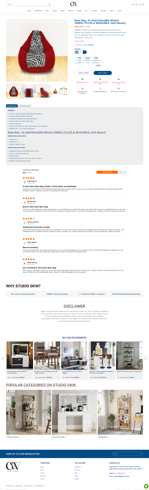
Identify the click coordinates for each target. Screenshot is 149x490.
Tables (42, 473)
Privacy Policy (10, 485)
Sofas (42, 470)
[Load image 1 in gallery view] (13, 91)
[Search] (50, 4)
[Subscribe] (141, 454)
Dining (77, 479)
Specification (24, 106)
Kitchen (77, 470)
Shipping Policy (29, 485)
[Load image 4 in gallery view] (60, 91)
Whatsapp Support (82, 82)
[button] (141, 4)
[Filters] (120, 172)
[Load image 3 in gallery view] (44, 91)
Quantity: (78, 49)
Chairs (42, 479)
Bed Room (78, 467)
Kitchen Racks (12, 437)
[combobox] (29, 4)
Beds (41, 467)
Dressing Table (59, 437)
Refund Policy (19, 485)
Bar (76, 473)
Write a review (107, 172)
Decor (76, 476)
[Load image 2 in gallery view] (29, 91)
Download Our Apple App (118, 83)
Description (12, 106)
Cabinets (43, 476)
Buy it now (102, 73)
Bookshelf (103, 437)
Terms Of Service (39, 485)
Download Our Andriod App (100, 83)
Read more (89, 37)
